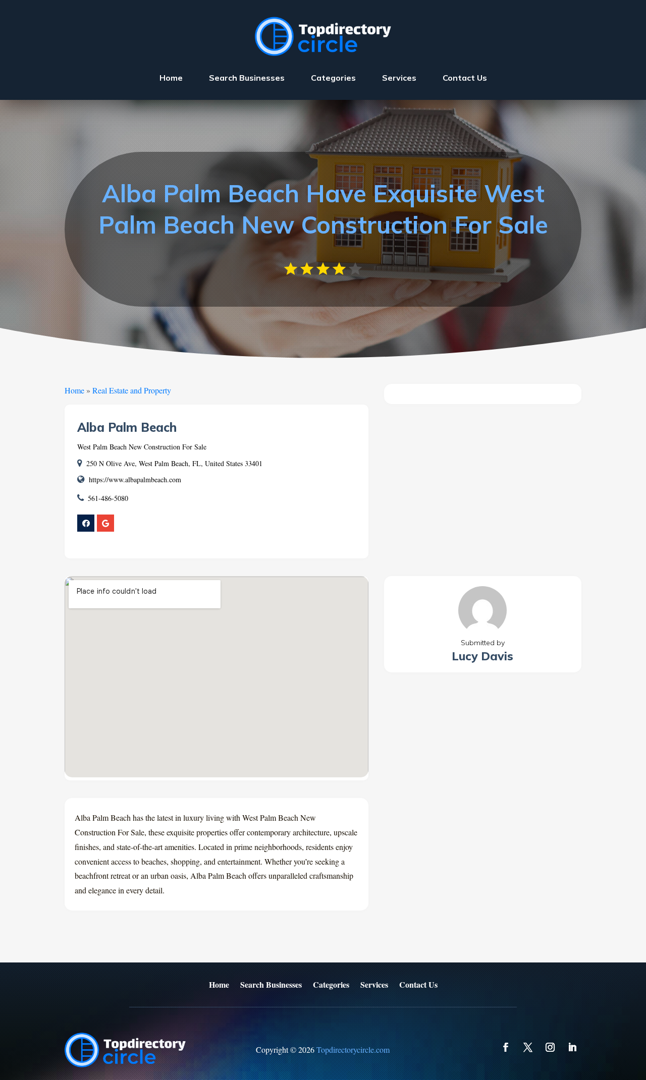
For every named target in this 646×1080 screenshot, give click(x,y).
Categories (333, 78)
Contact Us (465, 78)
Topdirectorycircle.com (353, 1049)
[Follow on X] (528, 1047)
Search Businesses (247, 78)
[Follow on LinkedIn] (572, 1047)
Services (399, 78)
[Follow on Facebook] (506, 1047)
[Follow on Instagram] (550, 1047)
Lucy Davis (482, 656)
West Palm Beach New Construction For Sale (141, 446)
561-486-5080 (108, 498)
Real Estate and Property (131, 390)
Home (171, 78)
